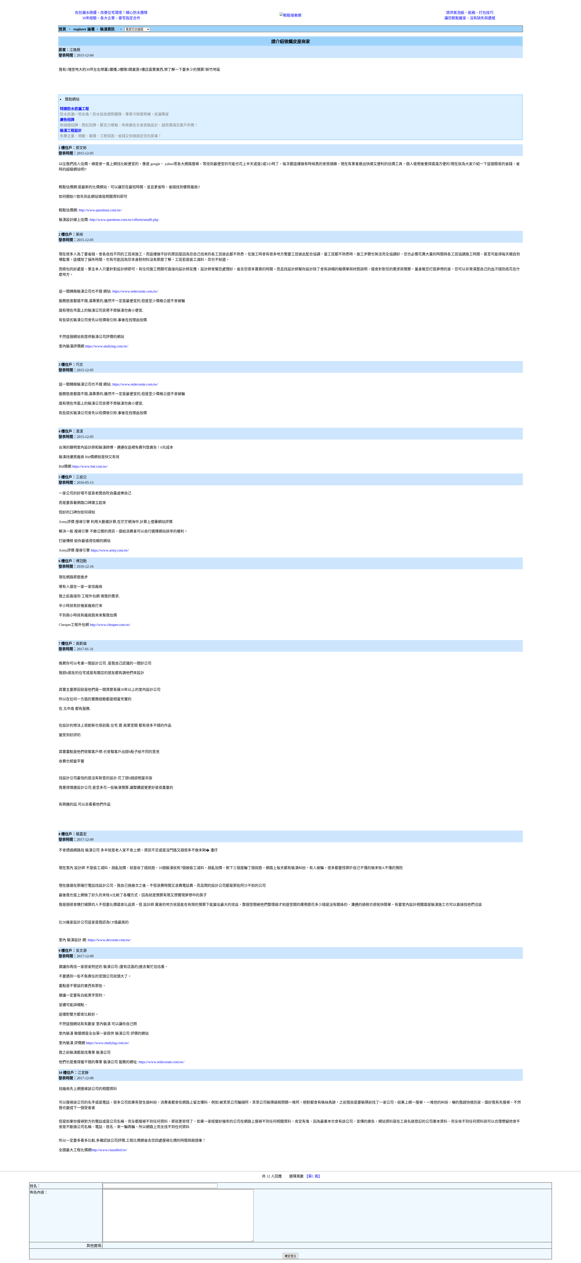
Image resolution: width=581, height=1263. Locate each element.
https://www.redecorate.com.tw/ (135, 291)
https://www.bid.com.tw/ (90, 466)
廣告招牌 (67, 120)
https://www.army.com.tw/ (110, 550)
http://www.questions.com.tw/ (100, 210)
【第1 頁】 (314, 1176)
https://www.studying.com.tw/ (106, 346)
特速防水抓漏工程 (74, 109)
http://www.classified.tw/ (109, 1150)
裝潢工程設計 (71, 130)
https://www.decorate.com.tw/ (109, 940)
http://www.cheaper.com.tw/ (110, 625)
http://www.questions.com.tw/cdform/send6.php (124, 220)
